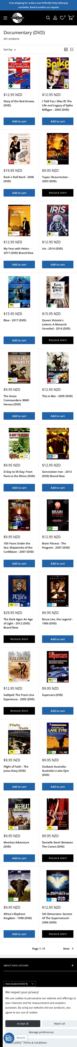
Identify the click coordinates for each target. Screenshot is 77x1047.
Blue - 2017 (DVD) (15, 320)
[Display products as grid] (66, 49)
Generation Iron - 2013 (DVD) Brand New (57, 474)
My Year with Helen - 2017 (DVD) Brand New (18, 250)
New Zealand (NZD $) (17, 983)
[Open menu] (5, 18)
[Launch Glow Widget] (9, 1038)
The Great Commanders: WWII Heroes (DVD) (16, 400)
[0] (70, 18)
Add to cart (19, 121)
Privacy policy (13, 1042)
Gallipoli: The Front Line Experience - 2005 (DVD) (19, 697)
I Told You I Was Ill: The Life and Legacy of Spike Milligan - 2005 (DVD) (57, 105)
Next (66, 948)
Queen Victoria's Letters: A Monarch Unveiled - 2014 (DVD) (56, 324)
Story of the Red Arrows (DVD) (19, 103)
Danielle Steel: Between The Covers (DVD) (57, 844)
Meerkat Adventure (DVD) (16, 844)
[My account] (55, 18)
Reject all (59, 1023)
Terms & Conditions (35, 1042)
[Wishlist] (62, 18)
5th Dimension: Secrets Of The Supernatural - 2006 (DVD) (57, 918)
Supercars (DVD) (52, 695)
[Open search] (48, 18)
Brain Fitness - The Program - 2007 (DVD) (56, 545)
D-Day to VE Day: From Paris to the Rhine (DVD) (19, 474)
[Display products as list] (71, 49)
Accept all (23, 1023)
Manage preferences (41, 1032)
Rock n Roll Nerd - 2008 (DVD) (19, 179)
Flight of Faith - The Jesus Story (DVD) (16, 768)
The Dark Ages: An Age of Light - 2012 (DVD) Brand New (18, 623)
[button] (57, 193)
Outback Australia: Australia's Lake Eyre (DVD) (55, 771)
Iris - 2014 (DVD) (52, 248)
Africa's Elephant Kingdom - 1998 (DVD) (18, 916)
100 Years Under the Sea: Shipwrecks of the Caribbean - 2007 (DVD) (19, 548)
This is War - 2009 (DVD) (57, 396)
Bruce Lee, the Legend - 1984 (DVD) (57, 621)
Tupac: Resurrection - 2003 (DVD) (55, 179)
